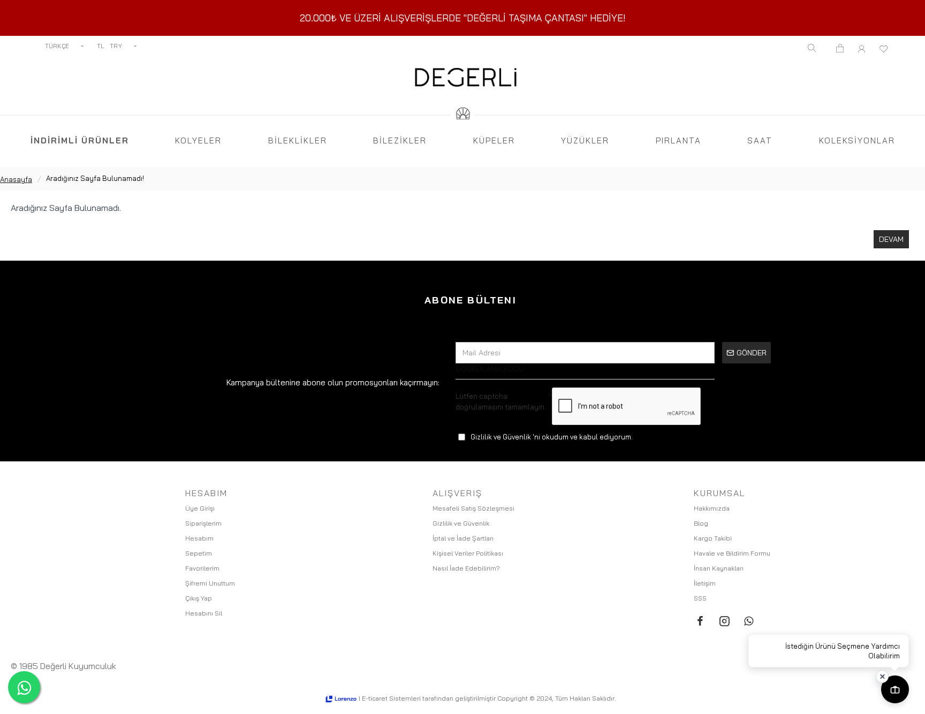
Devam (891, 239)
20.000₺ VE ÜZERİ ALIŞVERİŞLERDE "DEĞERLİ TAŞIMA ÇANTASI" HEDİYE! (463, 18)
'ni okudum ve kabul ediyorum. (552, 436)
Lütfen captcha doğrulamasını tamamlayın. (501, 401)
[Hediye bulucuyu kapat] (882, 676)
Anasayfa (16, 179)
